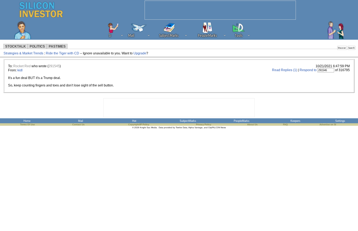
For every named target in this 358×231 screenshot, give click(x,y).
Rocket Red (22, 66)
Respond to (308, 70)
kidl (20, 70)
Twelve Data (181, 127)
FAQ (285, 124)
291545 (54, 66)
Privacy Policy (203, 124)
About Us (252, 124)
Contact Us (78, 124)
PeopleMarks (241, 120)
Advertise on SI (327, 124)
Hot (134, 120)
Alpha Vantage (195, 127)
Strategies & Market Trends (23, 53)
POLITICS (37, 46)
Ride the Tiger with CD (62, 53)
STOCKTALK (15, 46)
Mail (80, 120)
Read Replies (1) (284, 70)
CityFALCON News (217, 127)
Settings (340, 120)
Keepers (295, 120)
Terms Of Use (27, 124)
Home (26, 120)
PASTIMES (57, 46)
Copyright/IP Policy (138, 124)
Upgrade (139, 53)
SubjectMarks (188, 120)
